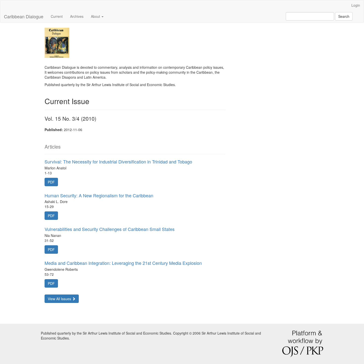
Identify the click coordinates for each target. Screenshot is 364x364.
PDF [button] (51, 182)
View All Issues (60, 298)
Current (57, 16)
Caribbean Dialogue (23, 16)
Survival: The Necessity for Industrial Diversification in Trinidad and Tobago (118, 161)
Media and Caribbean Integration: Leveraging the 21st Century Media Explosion (123, 263)
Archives (76, 16)
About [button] (96, 16)
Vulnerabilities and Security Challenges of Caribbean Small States (110, 229)
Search (343, 16)
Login (355, 5)
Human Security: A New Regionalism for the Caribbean (99, 195)
